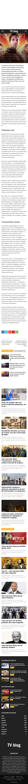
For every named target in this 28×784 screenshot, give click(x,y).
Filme (6, 34)
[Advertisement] (14, 15)
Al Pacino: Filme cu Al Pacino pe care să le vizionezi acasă (6, 342)
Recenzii (3, 593)
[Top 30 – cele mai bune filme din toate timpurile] (14, 563)
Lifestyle (3, 400)
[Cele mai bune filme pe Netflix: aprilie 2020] (14, 538)
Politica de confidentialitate (9, 778)
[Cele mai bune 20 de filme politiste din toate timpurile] (14, 613)
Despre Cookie (19, 776)
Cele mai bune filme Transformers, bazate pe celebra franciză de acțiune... (12, 461)
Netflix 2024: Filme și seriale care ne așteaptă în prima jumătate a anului (21, 343)
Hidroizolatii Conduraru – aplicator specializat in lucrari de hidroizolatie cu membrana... (13, 489)
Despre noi (7, 776)
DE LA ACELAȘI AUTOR (19, 351)
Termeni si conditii (20, 778)
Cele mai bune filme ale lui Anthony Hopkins (11, 646)
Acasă (2, 34)
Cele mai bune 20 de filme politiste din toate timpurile (12, 621)
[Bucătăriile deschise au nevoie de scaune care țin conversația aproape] (14, 423)
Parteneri (13, 776)
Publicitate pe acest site (12, 779)
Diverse (3, 484)
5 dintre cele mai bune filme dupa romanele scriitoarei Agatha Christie (18, 374)
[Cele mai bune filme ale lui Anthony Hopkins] (14, 637)
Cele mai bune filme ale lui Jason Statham (11, 597)
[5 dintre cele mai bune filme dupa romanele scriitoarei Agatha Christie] (5, 374)
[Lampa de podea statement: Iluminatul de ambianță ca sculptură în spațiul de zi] (14, 506)
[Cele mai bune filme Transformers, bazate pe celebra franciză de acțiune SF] (5, 356)
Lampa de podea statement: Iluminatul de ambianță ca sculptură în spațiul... (12, 516)
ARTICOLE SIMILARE (7, 351)
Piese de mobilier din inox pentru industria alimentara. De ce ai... (13, 404)
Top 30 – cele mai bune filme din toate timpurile (12, 572)
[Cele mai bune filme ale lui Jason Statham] (14, 588)
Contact (19, 779)
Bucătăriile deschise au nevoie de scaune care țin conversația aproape (13, 432)
